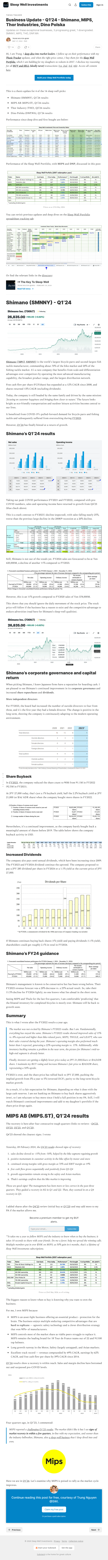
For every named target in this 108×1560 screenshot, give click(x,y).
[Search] (69, 4)
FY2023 (76, 418)
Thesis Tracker (14, 15)
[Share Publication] (75, 4)
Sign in (99, 4)
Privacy (57, 1541)
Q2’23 (17, 1128)
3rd (70, 66)
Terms (64, 1541)
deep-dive (30, 54)
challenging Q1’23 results (40, 1429)
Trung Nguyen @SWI (20, 38)
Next (93, 1529)
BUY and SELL (21, 66)
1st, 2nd (63, 66)
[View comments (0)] (19, 47)
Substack (41, 1554)
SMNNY (31, 362)
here (8, 70)
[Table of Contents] (3, 780)
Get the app (67, 1547)
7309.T (21, 362)
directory (47, 275)
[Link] (2, 302)
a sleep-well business (59, 1437)
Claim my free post (54, 1509)
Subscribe (86, 4)
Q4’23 (94, 1124)
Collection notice (76, 1541)
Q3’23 (9, 1128)
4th (75, 66)
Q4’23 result (47, 1147)
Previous (16, 1529)
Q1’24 (20, 425)
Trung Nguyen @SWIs (26, 285)
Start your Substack (47, 1547)
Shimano (11, 362)
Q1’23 (30, 1128)
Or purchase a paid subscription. (54, 1516)
